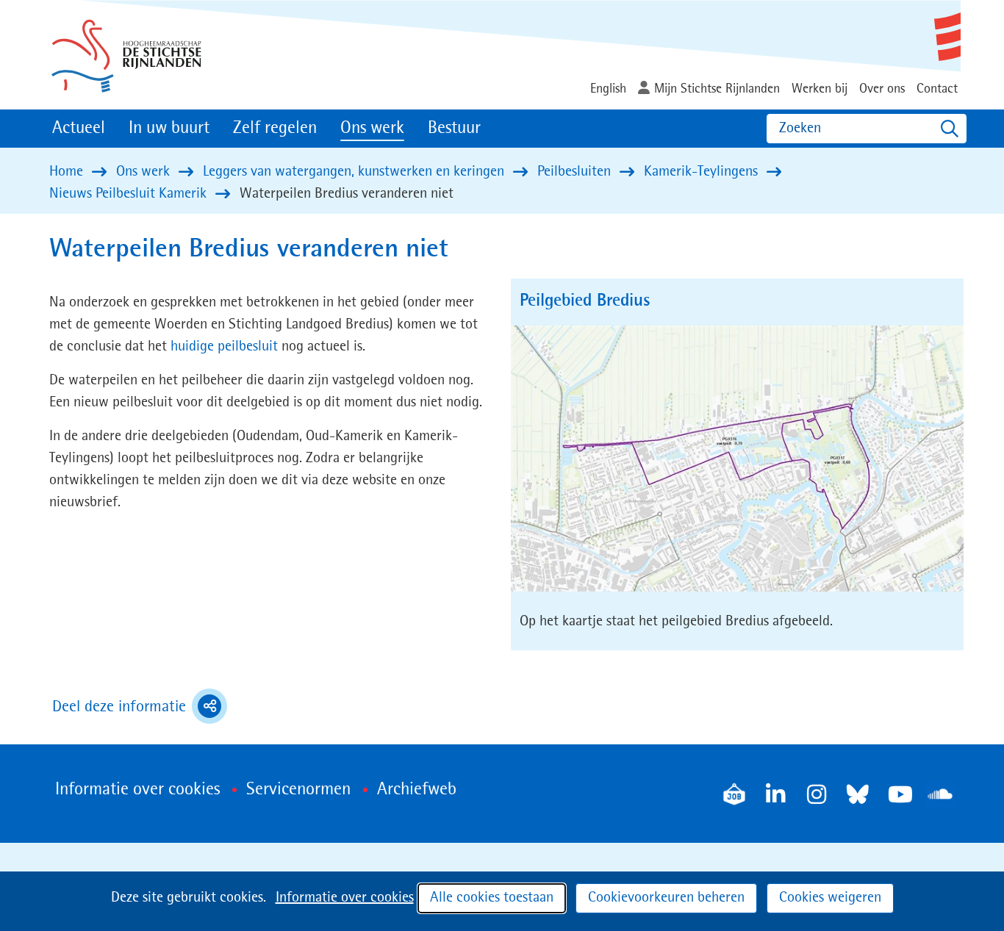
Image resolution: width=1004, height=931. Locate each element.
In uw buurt (169, 128)
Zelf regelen (275, 128)
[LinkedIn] (775, 794)
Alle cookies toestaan (491, 898)
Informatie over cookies (345, 898)
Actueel (78, 128)
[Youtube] (899, 794)
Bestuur (454, 128)
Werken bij (819, 89)
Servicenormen (298, 790)
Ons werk (372, 128)
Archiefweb (416, 790)
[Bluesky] (857, 794)
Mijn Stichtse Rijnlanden (717, 89)
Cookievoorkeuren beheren (666, 898)
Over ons (882, 89)
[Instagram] (816, 794)
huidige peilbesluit (224, 346)
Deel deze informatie (139, 708)
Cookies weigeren (830, 898)
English (608, 89)
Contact (937, 89)
